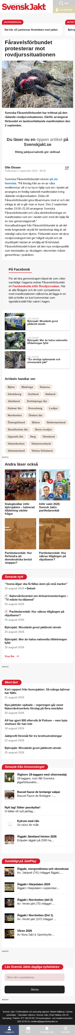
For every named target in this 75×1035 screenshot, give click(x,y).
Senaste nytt (46, 1032)
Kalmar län (15, 408)
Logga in (9, 1032)
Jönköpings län (37, 401)
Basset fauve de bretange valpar (38, 792)
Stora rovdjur (43, 429)
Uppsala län (15, 436)
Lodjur (53, 408)
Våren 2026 (24, 930)
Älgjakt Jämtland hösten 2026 (37, 836)
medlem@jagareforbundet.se (44, 1021)
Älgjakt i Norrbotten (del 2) (35, 899)
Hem (28, 1032)
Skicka (35, 989)
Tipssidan (22, 1015)
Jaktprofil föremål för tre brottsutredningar (33, 735)
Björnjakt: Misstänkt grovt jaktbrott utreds (33, 627)
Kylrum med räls (28, 821)
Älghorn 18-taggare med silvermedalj (42, 774)
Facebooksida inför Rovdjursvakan (35, 286)
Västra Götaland (42, 450)
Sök (66, 3)
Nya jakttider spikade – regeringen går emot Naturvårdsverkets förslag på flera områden (34, 706)
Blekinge (27, 387)
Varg (33, 436)
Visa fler (9, 656)
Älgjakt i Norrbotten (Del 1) (35, 915)
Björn (11, 387)
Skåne (36, 422)
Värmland (48, 436)
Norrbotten (15, 415)
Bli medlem (66, 10)
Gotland (33, 394)
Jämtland (14, 401)
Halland (50, 394)
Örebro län (35, 415)
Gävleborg (14, 394)
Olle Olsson (13, 167)
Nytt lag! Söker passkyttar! (22, 807)
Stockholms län (18, 429)
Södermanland (56, 422)
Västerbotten (16, 443)
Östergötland (16, 422)
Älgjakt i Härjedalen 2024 (33, 884)
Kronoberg (35, 408)
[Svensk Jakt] (24, 6)
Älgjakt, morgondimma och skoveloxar (43, 868)
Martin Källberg (57, 1012)
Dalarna (45, 387)
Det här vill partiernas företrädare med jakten (31, 29)
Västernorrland (41, 443)
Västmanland (16, 450)
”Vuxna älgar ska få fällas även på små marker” (36, 583)
